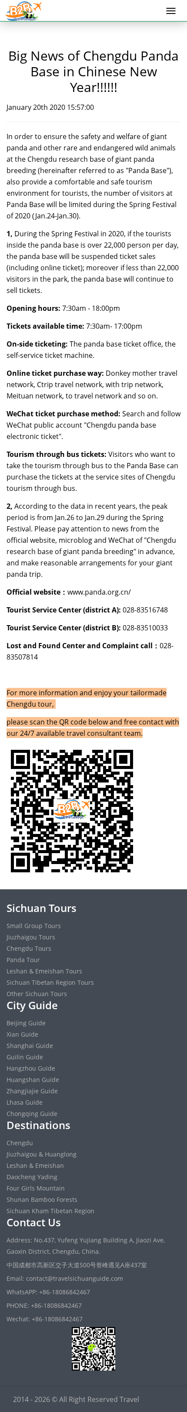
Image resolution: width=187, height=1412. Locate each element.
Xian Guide (22, 1034)
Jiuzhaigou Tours (31, 937)
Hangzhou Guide (31, 1068)
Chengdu (20, 1143)
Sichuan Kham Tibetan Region (50, 1211)
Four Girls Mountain (36, 1188)
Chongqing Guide (32, 1113)
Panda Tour (23, 960)
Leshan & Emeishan (35, 1165)
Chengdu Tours (29, 948)
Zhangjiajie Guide (32, 1091)
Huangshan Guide (33, 1079)
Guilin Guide (25, 1057)
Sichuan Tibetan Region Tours (50, 982)
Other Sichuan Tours (37, 994)
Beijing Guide (26, 1023)
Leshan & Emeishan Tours (44, 971)
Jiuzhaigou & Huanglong (42, 1154)
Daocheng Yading (32, 1177)
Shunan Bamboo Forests (42, 1199)
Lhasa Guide (25, 1102)
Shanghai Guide (30, 1045)
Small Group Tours (34, 926)
